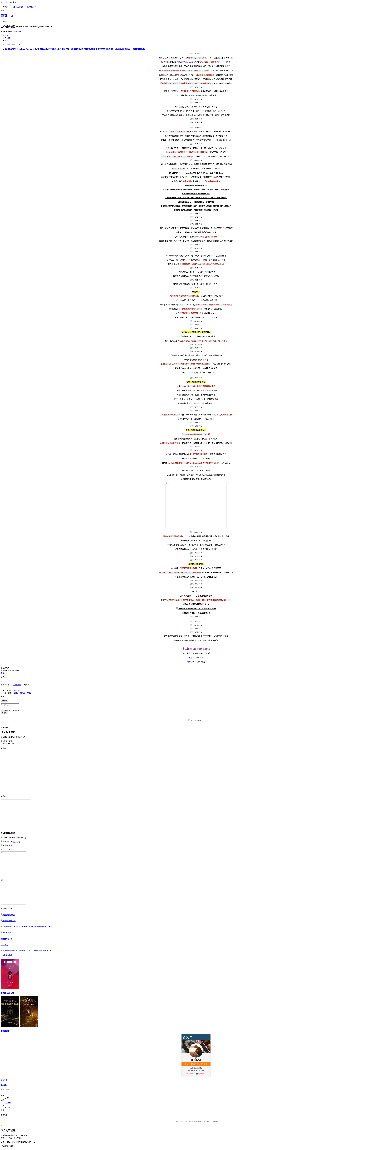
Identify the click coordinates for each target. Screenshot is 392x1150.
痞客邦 (15, 685)
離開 (11, 1146)
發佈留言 (4, 713)
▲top (2, 696)
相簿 (6, 36)
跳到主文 (4, 21)
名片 (6, 40)
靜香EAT (7, 16)
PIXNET (180, 1121)
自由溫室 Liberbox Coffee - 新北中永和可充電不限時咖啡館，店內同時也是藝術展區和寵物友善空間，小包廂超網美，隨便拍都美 (75, 49)
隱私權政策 (207, 1121)
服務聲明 (215, 1121)
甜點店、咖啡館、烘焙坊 (22, 693)
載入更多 (4, 700)
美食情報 (17, 31)
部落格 (7, 38)
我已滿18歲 (5, 1146)
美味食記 (16, 690)
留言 (19, 685)
